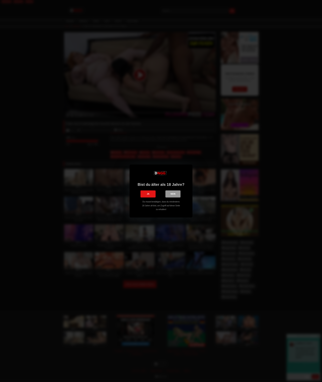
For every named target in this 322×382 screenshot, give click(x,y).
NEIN (173, 194)
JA (148, 194)
